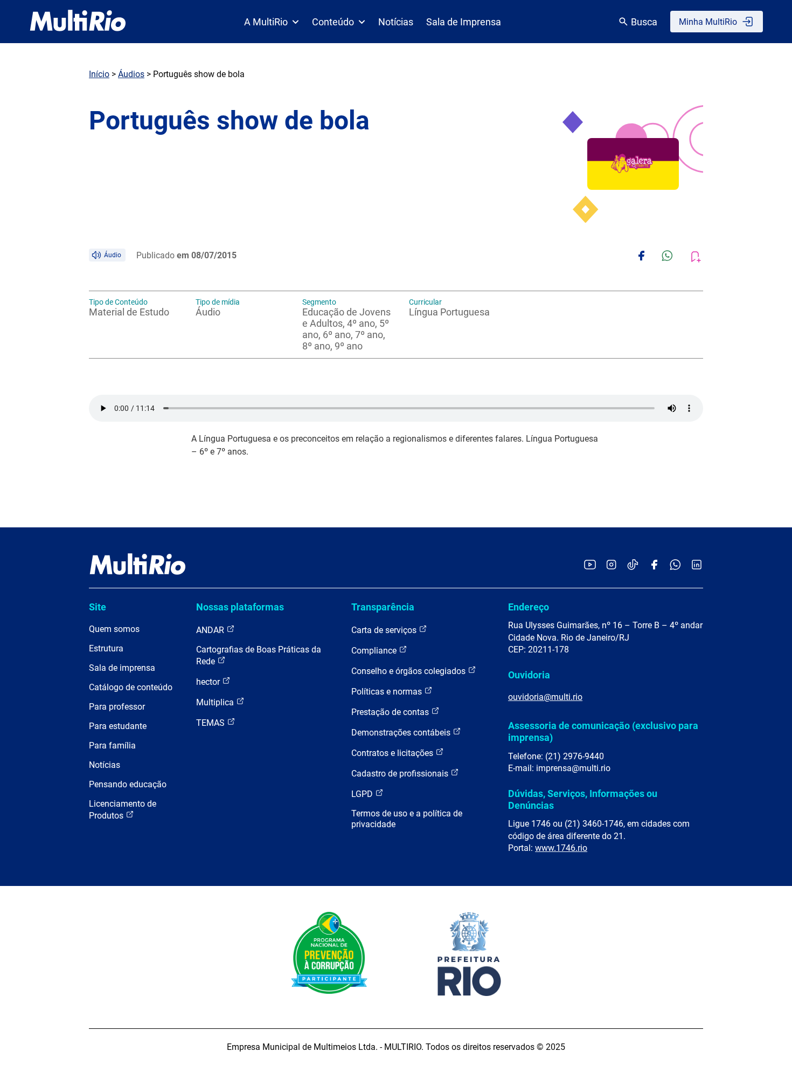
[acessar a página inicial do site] (78, 21)
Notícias (395, 22)
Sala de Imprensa (463, 22)
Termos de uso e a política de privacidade (406, 818)
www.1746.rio (561, 848)
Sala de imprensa (122, 668)
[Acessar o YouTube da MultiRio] (589, 565)
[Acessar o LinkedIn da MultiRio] (696, 565)
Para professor (117, 707)
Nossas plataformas (240, 607)
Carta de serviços (385, 630)
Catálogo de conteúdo (130, 687)
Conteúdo (333, 22)
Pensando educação (127, 784)
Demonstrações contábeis (402, 732)
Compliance (375, 650)
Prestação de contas (391, 712)
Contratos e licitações (393, 753)
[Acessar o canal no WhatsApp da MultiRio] (675, 565)
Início (99, 74)
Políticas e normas (387, 691)
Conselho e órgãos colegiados (409, 671)
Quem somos (114, 629)
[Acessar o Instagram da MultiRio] (611, 565)
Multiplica (216, 702)
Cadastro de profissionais (400, 773)
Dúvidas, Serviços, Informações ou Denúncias (582, 799)
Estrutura (106, 648)
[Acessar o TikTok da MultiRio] (633, 565)
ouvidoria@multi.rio (545, 697)
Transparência (382, 607)
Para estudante (118, 726)
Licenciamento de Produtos (122, 810)
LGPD (363, 794)
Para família (112, 745)
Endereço (528, 607)
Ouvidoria (529, 675)
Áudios (131, 74)
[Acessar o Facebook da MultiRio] (654, 565)
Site (97, 607)
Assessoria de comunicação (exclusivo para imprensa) (603, 731)
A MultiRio (266, 22)
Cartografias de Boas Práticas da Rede (258, 655)
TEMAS (211, 723)
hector (209, 682)
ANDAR (211, 630)
